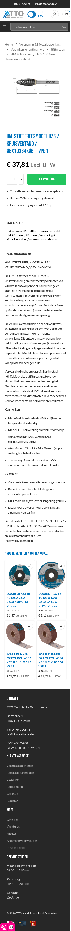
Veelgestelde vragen (20, 765)
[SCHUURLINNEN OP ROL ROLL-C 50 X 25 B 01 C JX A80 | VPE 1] (20, 636)
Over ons (12, 819)
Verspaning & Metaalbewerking (40, 44)
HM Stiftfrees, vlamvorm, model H (42, 231)
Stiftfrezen (58, 49)
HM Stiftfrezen (21, 54)
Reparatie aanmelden (20, 772)
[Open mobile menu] (5, 27)
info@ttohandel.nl (46, 3)
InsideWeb (44, 913)
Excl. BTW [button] (41, 14)
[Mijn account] (55, 14)
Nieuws (11, 833)
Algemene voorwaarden (22, 840)
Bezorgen (13, 779)
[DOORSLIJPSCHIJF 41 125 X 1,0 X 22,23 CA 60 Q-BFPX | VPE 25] (51, 575)
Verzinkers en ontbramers (28, 49)
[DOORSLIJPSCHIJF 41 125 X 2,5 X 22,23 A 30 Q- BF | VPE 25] (20, 575)
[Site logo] (13, 14)
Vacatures (13, 826)
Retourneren (15, 786)
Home (9, 44)
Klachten (12, 800)
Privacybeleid (16, 847)
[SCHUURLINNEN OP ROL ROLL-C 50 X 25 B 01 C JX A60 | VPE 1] (51, 636)
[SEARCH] (64, 27)
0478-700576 (22, 3)
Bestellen (47, 179)
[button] (29, 565)
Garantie (12, 793)
